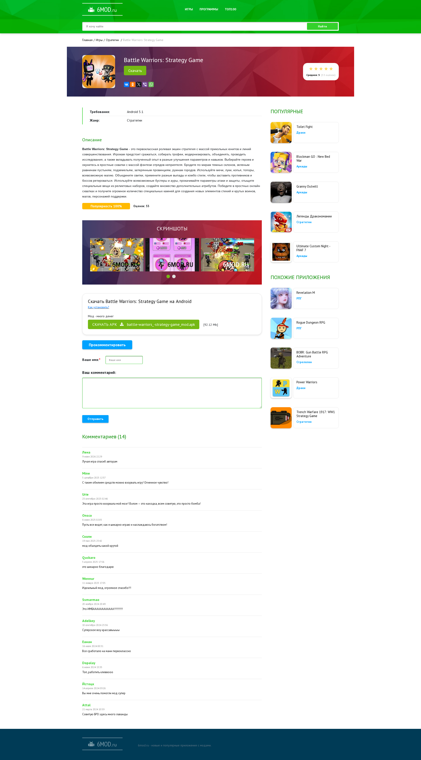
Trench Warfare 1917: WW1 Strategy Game (315, 414)
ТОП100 (230, 9)
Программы (209, 9)
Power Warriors (306, 382)
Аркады (301, 166)
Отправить (95, 419)
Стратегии (304, 222)
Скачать (135, 70)
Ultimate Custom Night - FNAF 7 (313, 248)
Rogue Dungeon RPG (310, 322)
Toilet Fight (304, 127)
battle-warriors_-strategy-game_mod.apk (143, 324)
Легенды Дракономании (314, 216)
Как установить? (98, 307)
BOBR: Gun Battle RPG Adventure (312, 354)
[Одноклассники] (132, 84)
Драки (300, 132)
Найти (322, 26)
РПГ (299, 298)
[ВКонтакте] (126, 84)
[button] (168, 276)
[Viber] (145, 84)
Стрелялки (304, 362)
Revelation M (305, 292)
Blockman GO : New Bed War (313, 158)
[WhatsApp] (151, 84)
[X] (138, 84)
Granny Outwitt (307, 186)
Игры (189, 9)
